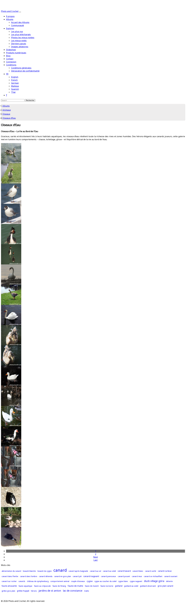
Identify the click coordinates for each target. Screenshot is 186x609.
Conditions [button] (11, 64)
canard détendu (45, 576)
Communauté (17, 25)
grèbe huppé (23, 590)
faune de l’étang (59, 586)
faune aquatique (25, 586)
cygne (90, 581)
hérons (34, 591)
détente (169, 581)
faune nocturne (106, 586)
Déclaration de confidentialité (25, 71)
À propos (10, 16)
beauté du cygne (45, 571)
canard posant (124, 576)
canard (60, 570)
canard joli (77, 576)
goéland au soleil (131, 586)
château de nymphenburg (38, 581)
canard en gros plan (62, 576)
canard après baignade (78, 571)
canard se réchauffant (153, 576)
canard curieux (165, 571)
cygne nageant (136, 581)
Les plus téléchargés (21, 34)
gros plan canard (165, 586)
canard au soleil (109, 571)
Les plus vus (17, 31)
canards (21, 581)
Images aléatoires (19, 46)
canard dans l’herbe (10, 576)
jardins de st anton (50, 591)
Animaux (6, 110)
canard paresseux (108, 576)
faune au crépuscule (42, 586)
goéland (118, 586)
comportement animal (59, 581)
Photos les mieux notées (22, 37)
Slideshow (11, 49)
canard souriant (170, 576)
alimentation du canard (11, 571)
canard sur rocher (9, 581)
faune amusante (9, 586)
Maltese (15, 86)
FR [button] (7, 74)
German (15, 83)
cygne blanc (123, 581)
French (14, 80)
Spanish (15, 89)
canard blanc (137, 571)
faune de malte (75, 586)
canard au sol (95, 571)
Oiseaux (6, 114)
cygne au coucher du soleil (105, 581)
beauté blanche (29, 571)
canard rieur (137, 576)
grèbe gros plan (8, 591)
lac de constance (72, 591)
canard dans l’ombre (28, 576)
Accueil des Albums (20, 22)
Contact (9, 58)
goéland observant (148, 586)
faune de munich (92, 586)
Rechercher (30, 100)
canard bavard (124, 571)
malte (86, 591)
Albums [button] (9, 19)
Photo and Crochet (9, 11)
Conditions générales (21, 68)
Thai (13, 92)
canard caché (150, 571)
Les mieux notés (19, 40)
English (14, 77)
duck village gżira (154, 581)
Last (96, 560)
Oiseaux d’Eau (9, 118)
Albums (6, 106)
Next (95, 557)
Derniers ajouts (18, 43)
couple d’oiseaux (78, 581)
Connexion (11, 61)
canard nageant (91, 576)
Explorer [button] (10, 28)
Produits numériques (16, 52)
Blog (8, 55)
